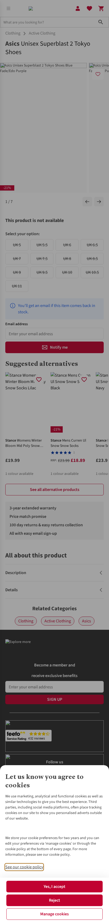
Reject (54, 900)
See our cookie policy (24, 867)
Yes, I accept (54, 886)
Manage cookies (54, 914)
